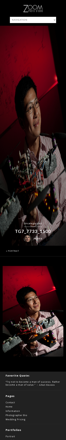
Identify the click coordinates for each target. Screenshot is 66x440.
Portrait (13, 251)
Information (13, 411)
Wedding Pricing (16, 419)
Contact (10, 402)
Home (9, 406)
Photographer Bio (16, 415)
